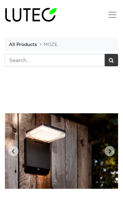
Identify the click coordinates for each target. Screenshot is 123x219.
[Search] (111, 60)
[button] (13, 151)
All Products (23, 44)
